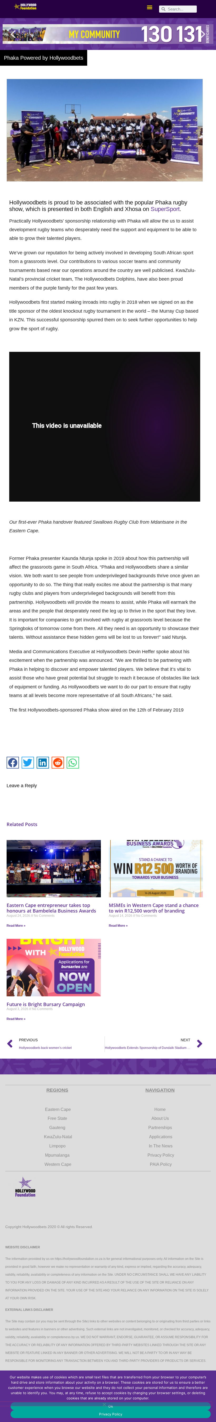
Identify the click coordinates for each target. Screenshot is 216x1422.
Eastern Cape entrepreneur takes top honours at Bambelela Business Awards (51, 908)
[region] (108, 34)
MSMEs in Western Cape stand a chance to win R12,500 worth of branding (154, 908)
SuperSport (165, 209)
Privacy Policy (110, 1414)
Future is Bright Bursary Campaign (46, 1004)
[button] (149, 7)
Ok (110, 1406)
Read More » (16, 926)
